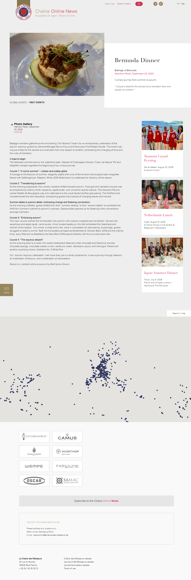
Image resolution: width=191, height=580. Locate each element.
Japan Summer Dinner (161, 273)
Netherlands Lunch (158, 215)
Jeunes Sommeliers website (76, 565)
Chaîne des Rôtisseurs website (77, 558)
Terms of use (70, 568)
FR (178, 4)
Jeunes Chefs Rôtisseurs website (79, 562)
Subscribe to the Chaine (96, 500)
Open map (110, 4)
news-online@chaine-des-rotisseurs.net (50, 535)
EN (183, 4)
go (139, 4)
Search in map (178, 313)
